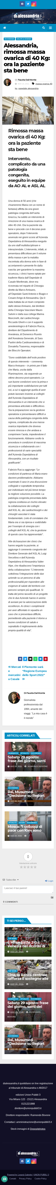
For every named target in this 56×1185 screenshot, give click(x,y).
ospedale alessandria (28, 88)
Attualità (25, 753)
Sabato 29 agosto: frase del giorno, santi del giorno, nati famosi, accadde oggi (28, 762)
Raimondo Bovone (37, 766)
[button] (43, 28)
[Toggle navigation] (50, 28)
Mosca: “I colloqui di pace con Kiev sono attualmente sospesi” (26, 830)
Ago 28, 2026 (17, 984)
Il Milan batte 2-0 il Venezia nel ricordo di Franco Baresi (26, 946)
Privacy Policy (25, 1179)
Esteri (22, 822)
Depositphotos (37, 1129)
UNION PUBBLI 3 (41, 1175)
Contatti (12, 1179)
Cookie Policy (41, 1179)
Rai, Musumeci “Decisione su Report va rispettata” (26, 795)
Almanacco (13, 753)
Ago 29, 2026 (17, 952)
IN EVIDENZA (9, 39)
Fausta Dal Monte (27, 79)
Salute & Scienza (24, 39)
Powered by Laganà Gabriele (20, 1175)
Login (50, 881)
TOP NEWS (12, 938)
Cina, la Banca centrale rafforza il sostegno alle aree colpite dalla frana (27, 978)
